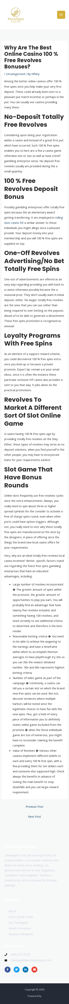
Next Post (34, 816)
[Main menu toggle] (61, 15)
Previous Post (34, 806)
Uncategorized (15, 74)
